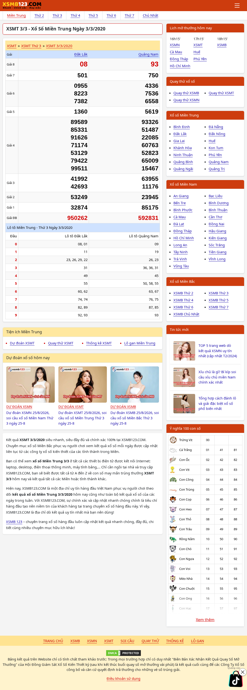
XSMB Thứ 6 (183, 307)
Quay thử (150, 640)
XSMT (11, 45)
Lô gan (197, 640)
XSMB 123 (14, 521)
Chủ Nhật (150, 15)
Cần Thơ (215, 216)
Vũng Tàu (181, 265)
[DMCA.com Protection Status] (123, 653)
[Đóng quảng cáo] (243, 672)
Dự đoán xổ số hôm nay (28, 357)
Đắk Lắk (81, 54)
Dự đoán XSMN (19, 406)
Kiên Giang (218, 237)
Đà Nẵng (216, 126)
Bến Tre (179, 202)
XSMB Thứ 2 (183, 293)
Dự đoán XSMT (22, 343)
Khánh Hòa (182, 147)
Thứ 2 (39, 15)
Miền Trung (16, 15)
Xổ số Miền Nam (183, 184)
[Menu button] (237, 5)
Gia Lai (179, 140)
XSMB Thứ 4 (183, 300)
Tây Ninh (180, 251)
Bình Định (181, 126)
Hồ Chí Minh (180, 65)
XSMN (175, 44)
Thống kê (175, 640)
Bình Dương (219, 202)
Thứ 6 (111, 15)
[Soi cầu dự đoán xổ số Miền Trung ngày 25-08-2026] (82, 384)
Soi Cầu (127, 640)
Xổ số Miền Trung (184, 115)
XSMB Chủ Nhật (186, 314)
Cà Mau (176, 51)
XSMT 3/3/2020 (59, 45)
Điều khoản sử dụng (123, 678)
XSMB (221, 44)
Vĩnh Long (217, 258)
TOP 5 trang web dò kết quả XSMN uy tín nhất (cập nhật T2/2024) (218, 350)
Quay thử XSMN (186, 99)
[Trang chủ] (22, 5)
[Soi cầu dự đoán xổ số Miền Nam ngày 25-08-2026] (30, 384)
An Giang (181, 195)
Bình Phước (182, 209)
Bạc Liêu (215, 195)
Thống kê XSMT (99, 343)
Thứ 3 (57, 15)
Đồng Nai (216, 223)
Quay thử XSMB (186, 92)
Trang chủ (53, 640)
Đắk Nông (217, 133)
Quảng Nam (148, 54)
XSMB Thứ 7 (218, 307)
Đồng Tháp (179, 58)
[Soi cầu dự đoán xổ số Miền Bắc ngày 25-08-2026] (134, 384)
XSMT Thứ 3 (31, 45)
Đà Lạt (178, 223)
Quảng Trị (217, 168)
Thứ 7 (129, 15)
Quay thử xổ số (182, 81)
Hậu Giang (217, 230)
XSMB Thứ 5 (218, 300)
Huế (196, 51)
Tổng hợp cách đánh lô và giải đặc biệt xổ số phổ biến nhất (217, 403)
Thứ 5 (93, 15)
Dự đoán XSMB (123, 406)
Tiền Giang (217, 251)
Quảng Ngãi (183, 168)
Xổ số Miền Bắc (182, 281)
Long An (180, 244)
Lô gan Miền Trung (139, 343)
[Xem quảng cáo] (236, 679)
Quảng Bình (183, 161)
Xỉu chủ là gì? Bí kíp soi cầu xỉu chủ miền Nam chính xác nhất (217, 377)
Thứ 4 (75, 15)
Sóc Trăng (217, 244)
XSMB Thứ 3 (218, 293)
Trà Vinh (180, 258)
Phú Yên (200, 58)
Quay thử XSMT (60, 343)
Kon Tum (216, 147)
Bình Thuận (218, 209)
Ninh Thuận (183, 154)
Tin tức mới (179, 329)
